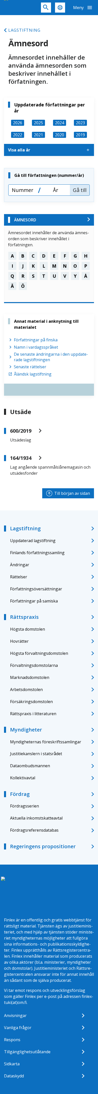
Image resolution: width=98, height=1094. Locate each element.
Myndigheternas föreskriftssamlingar (45, 742)
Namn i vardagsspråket (36, 347)
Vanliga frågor (17, 1027)
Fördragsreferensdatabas (34, 830)
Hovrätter (19, 641)
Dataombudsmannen (30, 765)
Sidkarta (12, 1064)
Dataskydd (14, 1076)
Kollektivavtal (22, 778)
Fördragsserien (24, 806)
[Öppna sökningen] (46, 8)
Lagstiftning (24, 30)
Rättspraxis (24, 617)
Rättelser (18, 577)
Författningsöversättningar (36, 589)
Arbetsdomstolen (26, 689)
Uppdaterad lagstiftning (33, 540)
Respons (12, 1039)
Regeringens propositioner (43, 846)
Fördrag (20, 794)
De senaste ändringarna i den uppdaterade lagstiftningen (51, 356)
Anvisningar (15, 1015)
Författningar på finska (36, 340)
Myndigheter (26, 729)
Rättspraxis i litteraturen (33, 713)
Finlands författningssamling (37, 552)
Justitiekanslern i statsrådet (36, 753)
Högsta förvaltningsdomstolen (39, 653)
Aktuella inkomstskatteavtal (36, 818)
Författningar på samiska (34, 601)
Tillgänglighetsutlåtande (27, 1052)
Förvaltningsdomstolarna (34, 665)
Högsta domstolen (27, 629)
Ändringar (19, 565)
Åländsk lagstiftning (33, 374)
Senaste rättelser (30, 367)
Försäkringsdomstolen (31, 701)
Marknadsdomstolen (29, 677)
